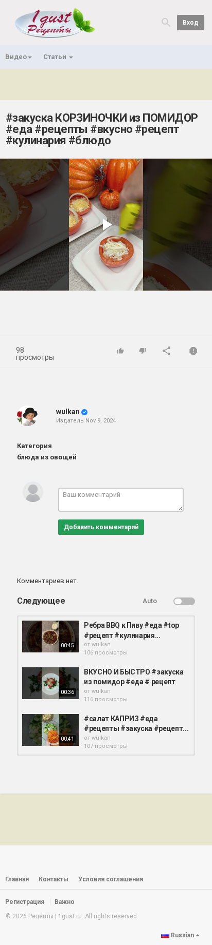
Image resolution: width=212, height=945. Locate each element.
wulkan (68, 412)
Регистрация (24, 901)
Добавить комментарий (101, 527)
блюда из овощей (47, 457)
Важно (65, 901)
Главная (17, 879)
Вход (191, 22)
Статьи (55, 57)
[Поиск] (166, 22)
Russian (182, 935)
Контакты (53, 879)
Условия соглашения (110, 879)
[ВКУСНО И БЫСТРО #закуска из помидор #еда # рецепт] (50, 683)
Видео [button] (16, 57)
